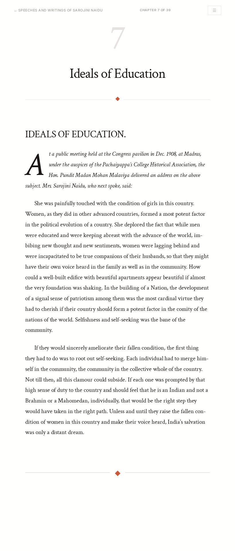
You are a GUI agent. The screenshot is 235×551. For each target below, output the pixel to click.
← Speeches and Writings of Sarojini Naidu (58, 10)
